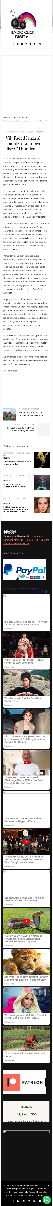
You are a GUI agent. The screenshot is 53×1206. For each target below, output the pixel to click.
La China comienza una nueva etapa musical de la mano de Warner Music (15, 509)
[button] (47, 1200)
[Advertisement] (26, 84)
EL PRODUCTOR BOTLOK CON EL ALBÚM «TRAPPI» (15, 485)
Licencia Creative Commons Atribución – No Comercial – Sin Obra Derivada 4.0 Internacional (26, 540)
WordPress (41, 1195)
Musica (39, 132)
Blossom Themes (17, 1195)
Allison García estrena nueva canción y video (17, 462)
